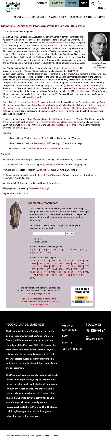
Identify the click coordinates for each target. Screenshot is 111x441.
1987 (54, 263)
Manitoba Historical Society (59, 212)
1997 (66, 266)
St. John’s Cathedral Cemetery (21, 122)
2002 (41, 269)
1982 (80, 261)
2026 (32, 278)
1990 (75, 263)
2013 (59, 272)
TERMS (56, 435)
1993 (39, 266)
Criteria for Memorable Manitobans (39, 299)
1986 (47, 263)
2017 (87, 272)
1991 (81, 263)
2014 (66, 272)
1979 (59, 261)
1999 (80, 266)
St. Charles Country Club (64, 108)
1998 (73, 266)
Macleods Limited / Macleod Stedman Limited (49, 149)
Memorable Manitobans (16, 26)
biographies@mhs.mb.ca (39, 294)
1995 (53, 266)
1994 (46, 266)
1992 (32, 266)
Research (76, 17)
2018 (34, 275)
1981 (73, 261)
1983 (87, 261)
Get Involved (36, 17)
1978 (53, 261)
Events (88, 17)
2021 (54, 275)
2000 (87, 266)
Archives (99, 17)
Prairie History (57, 17)
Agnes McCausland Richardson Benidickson (63, 105)
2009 (32, 272)
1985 (41, 263)
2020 (47, 275)
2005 (61, 269)
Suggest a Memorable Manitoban (35, 302)
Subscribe (57, 3)
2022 (61, 275)
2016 (80, 272)
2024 (75, 275)
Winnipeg (7, 48)
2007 (75, 269)
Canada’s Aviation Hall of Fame (61, 125)
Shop (84, 3)
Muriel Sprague (38, 102)
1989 (68, 263)
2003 (47, 269)
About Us (19, 17)
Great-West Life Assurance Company (83, 88)
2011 (46, 272)
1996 (59, 266)
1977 (46, 261)
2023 (68, 275)
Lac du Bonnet (77, 122)
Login (101, 8)
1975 (32, 261)
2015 (73, 272)
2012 (53, 272)
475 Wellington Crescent (60, 119)
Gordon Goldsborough (39, 188)
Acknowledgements (40, 305)
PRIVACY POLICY (45, 435)
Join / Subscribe (72, 349)
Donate (72, 3)
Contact (42, 3)
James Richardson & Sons (61, 43)
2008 (81, 269)
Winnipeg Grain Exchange (36, 71)
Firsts (55, 302)
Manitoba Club (45, 108)
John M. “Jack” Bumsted (49, 175)
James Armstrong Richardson (28, 105)
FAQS (65, 336)
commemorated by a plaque (54, 122)
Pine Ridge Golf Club (87, 108)
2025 (81, 275)
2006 (68, 269)
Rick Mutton (18, 183)
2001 (34, 269)
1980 (66, 261)
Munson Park (40, 143)
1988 (61, 263)
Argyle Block (40, 138)
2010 (39, 272)
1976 (39, 261)
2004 (54, 269)
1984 (34, 263)
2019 (41, 275)
